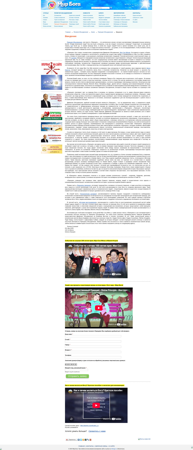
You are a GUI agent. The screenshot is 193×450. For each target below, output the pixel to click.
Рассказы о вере (74, 19)
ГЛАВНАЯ (81, 446)
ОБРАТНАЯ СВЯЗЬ (101, 446)
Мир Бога (101, 15)
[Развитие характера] (51, 131)
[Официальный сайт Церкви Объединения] (51, 153)
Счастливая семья (104, 22)
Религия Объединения (81, 32)
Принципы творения (83, 185)
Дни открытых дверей (120, 17)
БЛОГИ (101, 13)
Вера (44, 22)
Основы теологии (74, 17)
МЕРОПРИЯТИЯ (119, 13)
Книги (93, 32)
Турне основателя (59, 19)
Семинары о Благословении (122, 19)
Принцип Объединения (105, 32)
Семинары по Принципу (120, 22)
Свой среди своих (104, 24)
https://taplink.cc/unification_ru (89, 425)
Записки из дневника (105, 26)
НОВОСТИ (86, 13)
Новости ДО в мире (88, 26)
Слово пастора (73, 22)
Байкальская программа (121, 26)
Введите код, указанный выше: (76, 368)
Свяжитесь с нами (97, 431)
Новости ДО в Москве (89, 22)
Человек (45, 17)
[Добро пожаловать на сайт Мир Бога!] (51, 74)
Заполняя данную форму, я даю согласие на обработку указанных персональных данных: (95, 360)
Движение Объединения (61, 22)
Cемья (45, 19)
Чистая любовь (103, 19)
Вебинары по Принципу (120, 24)
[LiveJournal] (88, 439)
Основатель (57, 15)
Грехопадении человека (88, 194)
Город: (67, 345)
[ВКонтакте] (79, 439)
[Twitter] (81, 439)
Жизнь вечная (47, 26)
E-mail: (67, 339)
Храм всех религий (74, 15)
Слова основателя (59, 17)
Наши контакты (137, 15)
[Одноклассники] (83, 439)
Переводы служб (74, 24)
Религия (45, 24)
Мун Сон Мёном (125, 52)
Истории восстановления (88, 202)
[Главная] (64, 5)
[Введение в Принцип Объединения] (51, 89)
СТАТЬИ (45, 13)
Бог (72, 46)
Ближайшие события (119, 15)
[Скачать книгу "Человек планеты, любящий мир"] (51, 107)
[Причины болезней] (51, 119)
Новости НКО (87, 19)
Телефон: (68, 355)
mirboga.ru (114, 448)
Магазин (135, 22)
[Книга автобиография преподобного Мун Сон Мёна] (51, 142)
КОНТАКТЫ (136, 13)
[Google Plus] (90, 439)
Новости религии (88, 15)
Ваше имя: (69, 334)
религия (74, 58)
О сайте (135, 19)
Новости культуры (88, 17)
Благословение (58, 26)
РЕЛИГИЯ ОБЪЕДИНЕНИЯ (63, 13)
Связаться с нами (138, 17)
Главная (68, 32)
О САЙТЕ (112, 446)
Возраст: (68, 350)
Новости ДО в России (89, 24)
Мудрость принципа (104, 17)
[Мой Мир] (86, 439)
